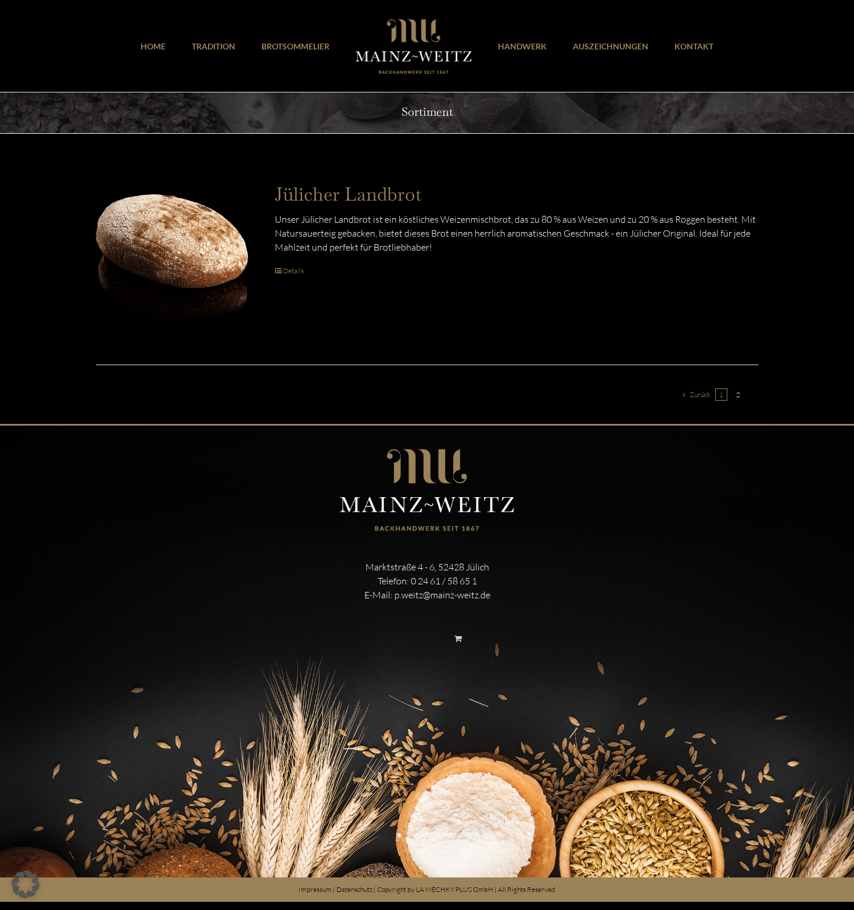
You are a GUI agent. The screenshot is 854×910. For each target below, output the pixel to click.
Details (293, 270)
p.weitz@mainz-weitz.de (442, 595)
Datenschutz (354, 889)
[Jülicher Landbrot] (172, 259)
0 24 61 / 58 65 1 (444, 581)
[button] (25, 884)
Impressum (315, 889)
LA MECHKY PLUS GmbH (454, 889)
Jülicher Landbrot (348, 194)
